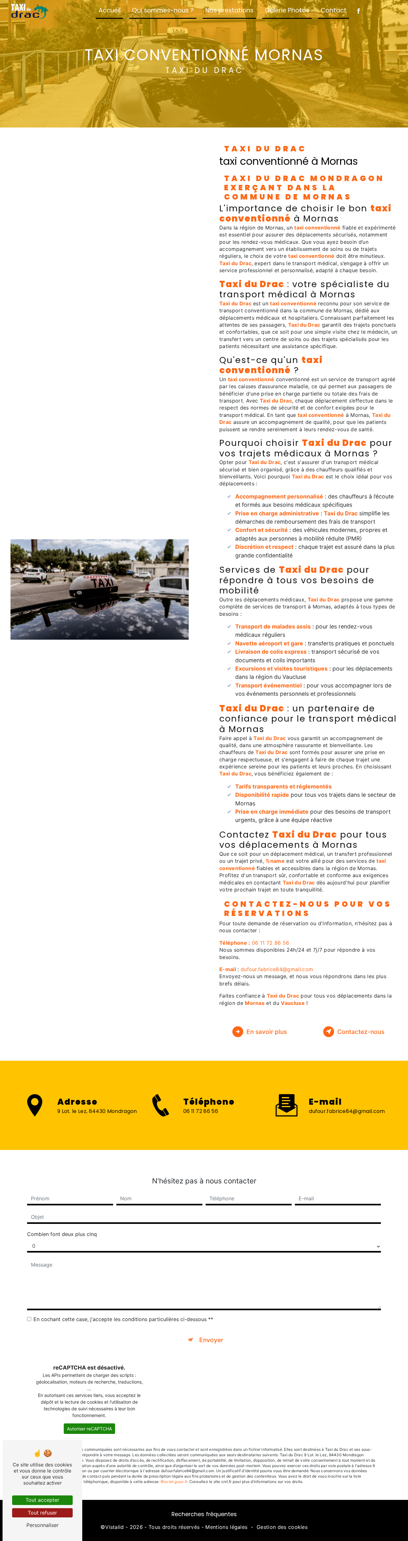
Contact (333, 10)
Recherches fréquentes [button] (204, 1514)
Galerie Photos (287, 10)
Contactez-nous (360, 1032)
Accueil (109, 10)
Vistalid (114, 1527)
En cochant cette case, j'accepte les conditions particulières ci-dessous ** (123, 1319)
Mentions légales (226, 1527)
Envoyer (211, 1340)
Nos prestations (229, 10)
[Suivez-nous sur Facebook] (358, 11)
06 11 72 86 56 (270, 943)
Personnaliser (42, 1525)
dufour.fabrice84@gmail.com (277, 969)
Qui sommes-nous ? (163, 10)
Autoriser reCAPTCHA (89, 1428)
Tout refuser (42, 1512)
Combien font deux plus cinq (62, 1234)
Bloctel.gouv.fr (174, 1481)
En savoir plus (266, 1032)
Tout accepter (42, 1500)
